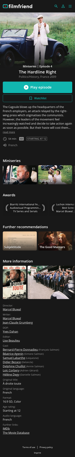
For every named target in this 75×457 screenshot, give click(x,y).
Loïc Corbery (11, 370)
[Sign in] (63, 6)
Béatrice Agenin (13, 354)
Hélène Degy (11, 374)
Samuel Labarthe (14, 358)
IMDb (6, 428)
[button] (70, 6)
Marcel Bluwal (12, 309)
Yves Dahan (10, 331)
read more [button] (9, 132)
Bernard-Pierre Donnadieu (20, 349)
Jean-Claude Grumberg (18, 322)
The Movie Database (16, 433)
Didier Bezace (12, 362)
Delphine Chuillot (14, 366)
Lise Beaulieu (11, 340)
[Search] (56, 6)
